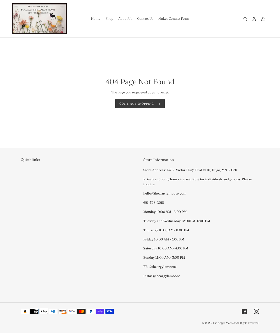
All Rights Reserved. (247, 322)
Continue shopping (136, 103)
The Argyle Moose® (224, 322)
